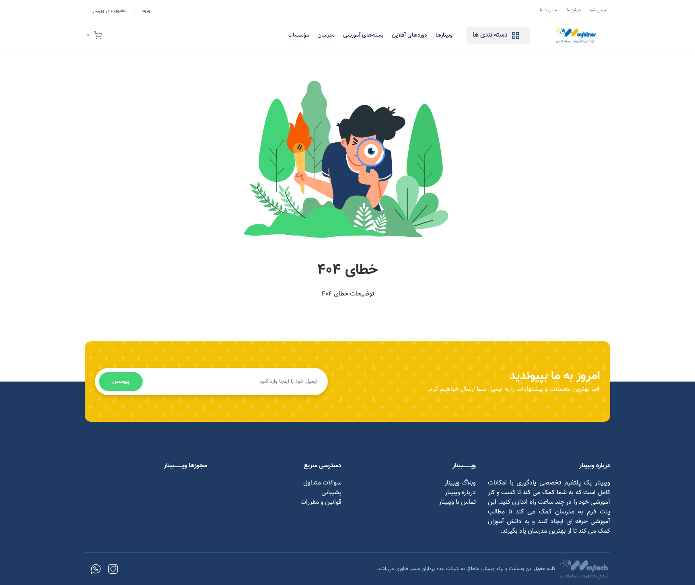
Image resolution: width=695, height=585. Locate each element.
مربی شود (597, 10)
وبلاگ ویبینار (460, 483)
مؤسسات (298, 35)
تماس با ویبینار (457, 502)
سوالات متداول (322, 483)
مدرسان (326, 35)
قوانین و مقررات (320, 502)
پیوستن (121, 381)
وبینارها (444, 35)
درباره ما (574, 10)
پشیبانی (331, 493)
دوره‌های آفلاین (409, 35)
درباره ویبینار (460, 493)
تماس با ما (549, 10)
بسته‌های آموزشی (363, 35)
